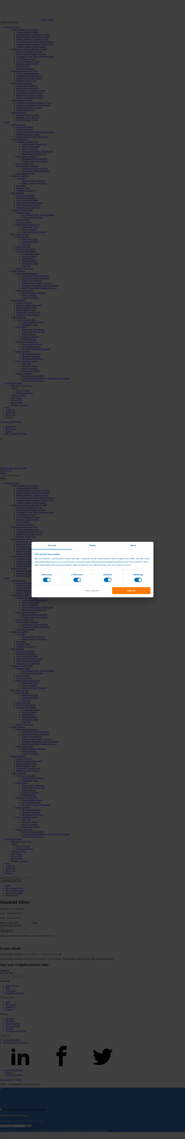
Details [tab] (92, 545)
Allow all (131, 590)
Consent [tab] (52, 545)
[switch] (77, 580)
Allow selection (92, 590)
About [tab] (133, 545)
